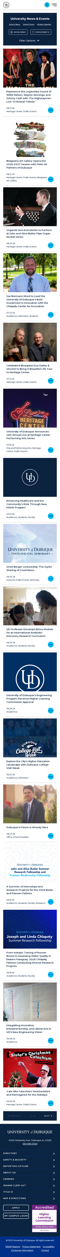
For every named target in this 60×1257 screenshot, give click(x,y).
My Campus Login (16, 1215)
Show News (20, 32)
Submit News (14, 24)
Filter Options (27, 40)
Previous (16, 1116)
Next (46, 1116)
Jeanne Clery (14, 1185)
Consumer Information (22, 1250)
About (9, 1172)
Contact (45, 1250)
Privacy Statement (31, 1246)
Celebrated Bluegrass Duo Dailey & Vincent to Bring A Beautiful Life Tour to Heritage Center (29, 369)
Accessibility (49, 1246)
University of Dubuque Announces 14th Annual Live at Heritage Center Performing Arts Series (28, 435)
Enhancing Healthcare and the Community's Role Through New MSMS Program (26, 504)
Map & (14, 1198)
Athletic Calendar (44, 24)
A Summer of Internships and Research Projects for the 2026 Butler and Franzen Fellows (29, 890)
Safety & (15, 1160)
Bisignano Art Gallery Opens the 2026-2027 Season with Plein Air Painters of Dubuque (26, 164)
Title (8, 1192)
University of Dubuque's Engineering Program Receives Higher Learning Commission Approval (29, 699)
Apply (16, 1207)
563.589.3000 (30, 1143)
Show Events (42, 32)
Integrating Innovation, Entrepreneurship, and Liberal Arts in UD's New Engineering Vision (28, 1029)
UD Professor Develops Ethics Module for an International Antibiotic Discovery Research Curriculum (29, 632)
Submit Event (28, 24)
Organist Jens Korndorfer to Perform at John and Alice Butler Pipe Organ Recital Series (29, 233)
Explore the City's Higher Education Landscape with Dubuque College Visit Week (28, 765)
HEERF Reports (12, 1246)
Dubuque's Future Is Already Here (27, 827)
